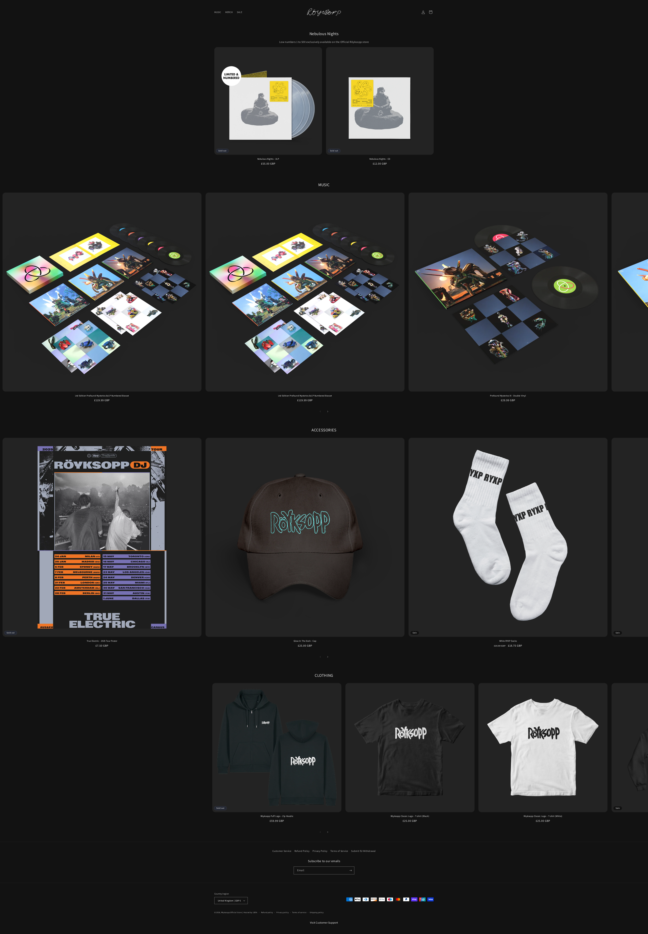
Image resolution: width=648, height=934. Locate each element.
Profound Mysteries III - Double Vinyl (508, 395)
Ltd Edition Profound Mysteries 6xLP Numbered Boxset (102, 395)
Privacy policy (282, 912)
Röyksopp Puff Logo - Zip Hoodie (277, 816)
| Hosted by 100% (249, 912)
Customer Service (281, 850)
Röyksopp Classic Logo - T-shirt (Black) (410, 816)
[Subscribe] (350, 870)
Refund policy (267, 912)
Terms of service (299, 912)
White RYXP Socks (508, 641)
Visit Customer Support (324, 922)
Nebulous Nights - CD (379, 159)
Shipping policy (317, 912)
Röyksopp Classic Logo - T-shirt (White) (543, 816)
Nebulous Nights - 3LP (268, 159)
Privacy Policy (320, 850)
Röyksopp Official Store (231, 912)
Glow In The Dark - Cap (305, 641)
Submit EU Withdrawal (363, 850)
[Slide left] (320, 411)
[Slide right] (327, 411)
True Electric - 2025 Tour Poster (102, 641)
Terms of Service (339, 850)
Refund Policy (301, 850)
